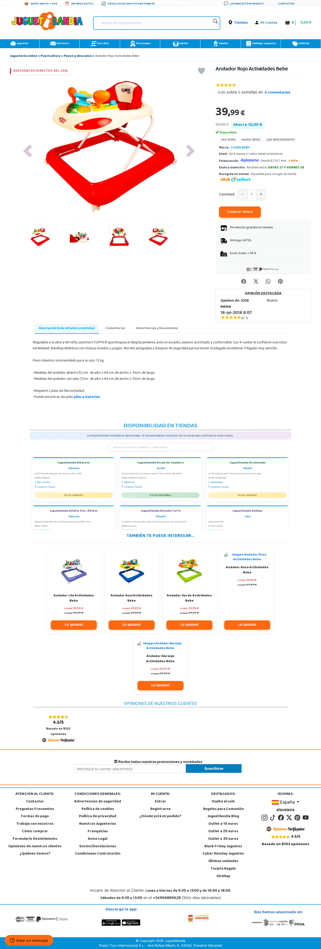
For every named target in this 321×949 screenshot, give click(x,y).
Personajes (143, 43)
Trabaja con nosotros (35, 824)
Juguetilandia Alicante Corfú (160, 511)
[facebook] (282, 818)
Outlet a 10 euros (223, 824)
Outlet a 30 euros (223, 839)
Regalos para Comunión (223, 809)
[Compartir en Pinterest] (280, 281)
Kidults (183, 43)
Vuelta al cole (223, 801)
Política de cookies (98, 809)
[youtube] (306, 818)
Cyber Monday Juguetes (223, 854)
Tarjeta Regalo (223, 869)
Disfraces (62, 43)
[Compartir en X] (255, 281)
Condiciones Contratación (97, 854)
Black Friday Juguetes (223, 846)
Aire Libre (102, 43)
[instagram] (265, 818)
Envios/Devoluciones (97, 846)
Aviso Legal (97, 839)
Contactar (35, 801)
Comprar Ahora (240, 212)
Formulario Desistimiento (35, 839)
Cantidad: (227, 195)
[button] (27, 151)
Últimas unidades (223, 861)
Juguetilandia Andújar (247, 511)
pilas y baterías (87, 397)
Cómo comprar (35, 831)
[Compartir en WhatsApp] (268, 281)
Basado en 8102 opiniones (58, 728)
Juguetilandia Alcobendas (247, 463)
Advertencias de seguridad (97, 801)
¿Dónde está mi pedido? (160, 816)
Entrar (160, 801)
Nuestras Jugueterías (97, 824)
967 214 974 (43, 482)
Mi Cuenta (269, 23)
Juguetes (22, 43)
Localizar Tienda (46, 487)
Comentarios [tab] (115, 328)
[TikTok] (273, 818)
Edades (223, 43)
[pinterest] (298, 818)
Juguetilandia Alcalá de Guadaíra (160, 463)
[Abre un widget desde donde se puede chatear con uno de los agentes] (29, 941)
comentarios (277, 93)
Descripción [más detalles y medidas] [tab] (67, 328)
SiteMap (223, 876)
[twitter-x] (290, 818)
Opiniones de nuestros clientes (35, 846)
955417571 (129, 482)
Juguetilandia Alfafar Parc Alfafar (74, 511)
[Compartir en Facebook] (243, 281)
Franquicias (98, 831)
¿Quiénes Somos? (35, 854)
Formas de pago (35, 816)
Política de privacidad (97, 816)
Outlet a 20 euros (223, 831)
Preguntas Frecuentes (35, 809)
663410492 (217, 482)
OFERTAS (303, 43)
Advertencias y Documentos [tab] (157, 328)
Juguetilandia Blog (223, 816)
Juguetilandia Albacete (73, 463)
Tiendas (241, 23)
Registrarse (160, 809)
